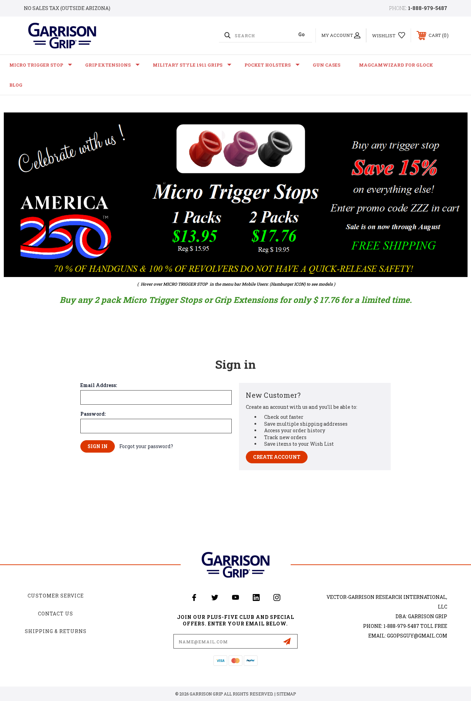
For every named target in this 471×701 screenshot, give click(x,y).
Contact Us (55, 613)
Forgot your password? (146, 446)
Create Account (276, 457)
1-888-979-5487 (427, 8)
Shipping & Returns (56, 631)
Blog (15, 85)
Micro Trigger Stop (36, 65)
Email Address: (98, 385)
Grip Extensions (108, 65)
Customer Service (56, 595)
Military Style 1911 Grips (187, 65)
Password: (93, 414)
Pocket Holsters (267, 65)
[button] (236, 194)
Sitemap (286, 694)
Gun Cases (326, 65)
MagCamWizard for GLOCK (396, 65)
